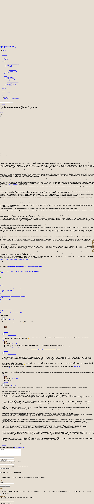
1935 (10, 491)
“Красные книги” (12, 70)
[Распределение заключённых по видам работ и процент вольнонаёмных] (19, 271)
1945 (31, 491)
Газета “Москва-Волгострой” (12, 82)
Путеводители (10, 67)
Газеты (5, 76)
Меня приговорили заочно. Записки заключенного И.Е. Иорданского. (13, 312)
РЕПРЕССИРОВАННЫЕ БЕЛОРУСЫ (11, 98)
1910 (1, 491)
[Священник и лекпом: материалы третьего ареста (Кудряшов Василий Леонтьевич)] (6, 284)
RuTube (5, 58)
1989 (49, 491)
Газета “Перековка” (11, 79)
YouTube (6, 59)
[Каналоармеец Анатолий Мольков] (12, 296)
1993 (52, 491)
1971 (47, 491)
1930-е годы (9, 83)
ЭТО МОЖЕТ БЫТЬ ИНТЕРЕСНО (7, 269)
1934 (7, 491)
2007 (70, 491)
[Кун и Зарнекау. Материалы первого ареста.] (6, 290)
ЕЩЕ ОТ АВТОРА (19, 269)
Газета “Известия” (10, 78)
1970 (45, 491)
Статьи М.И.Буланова (8, 92)
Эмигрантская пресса (11, 84)
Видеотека (4, 55)
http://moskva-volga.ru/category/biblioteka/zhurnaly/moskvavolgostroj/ (45, 349)
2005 (68, 491)
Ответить (4, 325)
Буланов (89, 491)
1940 (25, 491)
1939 (22, 491)
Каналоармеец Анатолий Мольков (6, 299)
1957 (40, 491)
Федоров (6, 493)
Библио (3, 61)
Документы (6, 86)
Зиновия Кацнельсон (13, 184)
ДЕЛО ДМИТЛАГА (8, 97)
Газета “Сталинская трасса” (12, 80)
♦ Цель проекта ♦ (3, 499)
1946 (33, 491)
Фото (3, 52)
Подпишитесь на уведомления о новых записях (11, 472)
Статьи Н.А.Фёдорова (8, 94)
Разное (8, 72)
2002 (3, 262)
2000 (60, 491)
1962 (44, 491)
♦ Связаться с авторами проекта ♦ (7, 501)
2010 (72, 491)
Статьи (3, 91)
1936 (13, 491)
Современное (9, 85)
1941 (27, 491)
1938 (20, 491)
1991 (50, 491)
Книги (5, 63)
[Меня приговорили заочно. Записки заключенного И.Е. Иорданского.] (6, 309)
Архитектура (9, 65)
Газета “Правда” (10, 77)
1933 (5, 491)
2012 (76, 491)
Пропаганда (9, 66)
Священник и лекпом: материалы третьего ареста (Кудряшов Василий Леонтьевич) (16, 288)
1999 (58, 491)
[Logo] (4, 47)
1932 (2, 491)
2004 (66, 491)
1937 (17, 491)
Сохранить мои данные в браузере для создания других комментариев (16, 466)
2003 (64, 491)
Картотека (4, 95)
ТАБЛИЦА (6, 100)
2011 (74, 491)
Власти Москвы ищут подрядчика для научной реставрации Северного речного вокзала (25, 266)
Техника (8, 69)
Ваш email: (2, 482)
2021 (85, 491)
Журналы (6, 73)
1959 (42, 491)
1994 (54, 491)
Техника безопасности (13, 71)
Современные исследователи (13, 64)
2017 (78, 491)
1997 (56, 491)
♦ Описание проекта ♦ (4, 498)
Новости (4, 50)
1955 (38, 491)
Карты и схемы (5, 88)
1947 (35, 491)
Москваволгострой (10, 74)
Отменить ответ (21, 447)
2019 (81, 491)
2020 (83, 491)
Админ (1, 112)
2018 (80, 491)
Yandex (5, 57)
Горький (1, 493)
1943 (29, 491)
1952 (37, 491)
